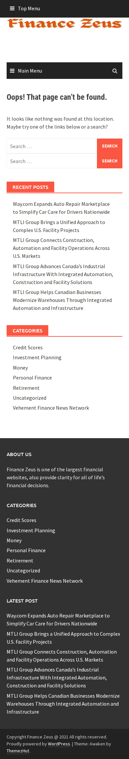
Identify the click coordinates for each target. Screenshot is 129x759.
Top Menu (29, 8)
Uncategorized (29, 397)
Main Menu (30, 70)
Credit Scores (28, 347)
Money (20, 367)
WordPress (59, 744)
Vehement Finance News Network (51, 407)
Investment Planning (37, 357)
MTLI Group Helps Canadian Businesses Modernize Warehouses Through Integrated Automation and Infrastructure (62, 300)
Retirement (26, 387)
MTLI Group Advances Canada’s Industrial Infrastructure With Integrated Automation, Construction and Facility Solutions (63, 274)
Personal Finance (32, 377)
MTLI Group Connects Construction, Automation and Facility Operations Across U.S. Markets (61, 248)
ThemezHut (18, 751)
